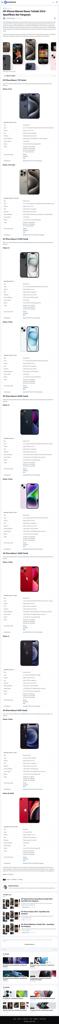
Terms (30, 1018)
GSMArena (10, 874)
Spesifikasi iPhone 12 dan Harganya (31, 706)
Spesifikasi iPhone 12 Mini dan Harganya (32, 789)
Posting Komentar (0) (29, 944)
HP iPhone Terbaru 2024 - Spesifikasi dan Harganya (35, 913)
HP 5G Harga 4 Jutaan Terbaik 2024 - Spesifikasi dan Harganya (15, 979)
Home (14, 1018)
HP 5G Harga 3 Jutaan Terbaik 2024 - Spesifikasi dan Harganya (42, 966)
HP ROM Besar (14, 879)
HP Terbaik (20, 879)
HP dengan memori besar (12, 22)
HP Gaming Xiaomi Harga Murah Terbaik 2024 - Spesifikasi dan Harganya (41, 979)
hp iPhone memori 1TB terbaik (20, 83)
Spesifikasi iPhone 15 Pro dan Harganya (32, 160)
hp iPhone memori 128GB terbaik (21, 556)
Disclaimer (36, 1018)
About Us (19, 1018)
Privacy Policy (43, 1018)
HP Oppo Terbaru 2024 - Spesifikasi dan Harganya (41, 1010)
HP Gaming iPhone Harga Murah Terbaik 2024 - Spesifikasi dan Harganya (37, 900)
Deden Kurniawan (13, 886)
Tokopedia (25, 156)
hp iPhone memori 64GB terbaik (20, 714)
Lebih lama (54, 949)
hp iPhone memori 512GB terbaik (21, 242)
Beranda (5, 8)
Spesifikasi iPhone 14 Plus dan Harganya (32, 549)
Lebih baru (4, 949)
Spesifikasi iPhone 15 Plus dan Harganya (32, 392)
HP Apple (10, 8)
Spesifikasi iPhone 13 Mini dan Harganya (32, 632)
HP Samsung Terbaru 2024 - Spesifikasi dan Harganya (42, 998)
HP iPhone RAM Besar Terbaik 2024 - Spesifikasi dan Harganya (37, 925)
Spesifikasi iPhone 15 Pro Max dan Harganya (33, 234)
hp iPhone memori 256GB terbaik (21, 399)
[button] (2, 2)
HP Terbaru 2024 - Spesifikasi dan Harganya (13, 998)
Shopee (25, 154)
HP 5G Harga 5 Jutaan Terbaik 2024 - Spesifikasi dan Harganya (15, 966)
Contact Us (25, 1018)
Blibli (24, 158)
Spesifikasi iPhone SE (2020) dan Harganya (33, 863)
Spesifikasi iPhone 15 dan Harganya (31, 318)
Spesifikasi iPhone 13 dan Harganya (31, 475)
